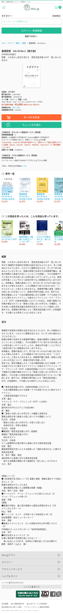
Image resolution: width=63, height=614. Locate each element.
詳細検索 (56, 15)
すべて (10, 43)
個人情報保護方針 (17, 603)
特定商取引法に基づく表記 (12, 607)
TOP (3, 43)
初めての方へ (31, 36)
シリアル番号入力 (31, 586)
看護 (24, 43)
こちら (24, 166)
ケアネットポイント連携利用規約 (37, 607)
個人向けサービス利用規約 (37, 603)
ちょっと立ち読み (31, 124)
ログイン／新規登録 (31, 30)
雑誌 (17, 43)
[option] (9, 190)
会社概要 (5, 603)
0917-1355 (16, 107)
